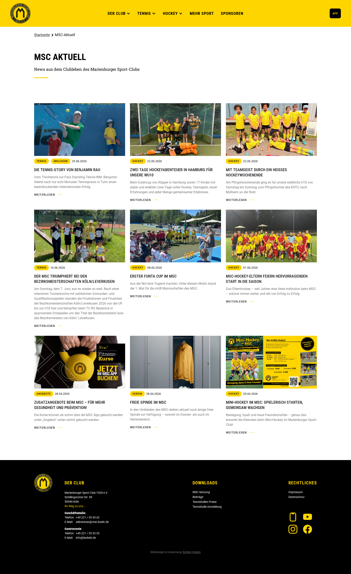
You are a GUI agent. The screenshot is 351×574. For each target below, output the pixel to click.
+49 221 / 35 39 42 (88, 517)
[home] (20, 13)
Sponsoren (232, 13)
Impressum (295, 492)
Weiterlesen (44, 194)
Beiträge (198, 497)
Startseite (42, 35)
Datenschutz (296, 497)
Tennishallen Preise (205, 501)
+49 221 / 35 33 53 (88, 533)
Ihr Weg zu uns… (75, 506)
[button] (119, 13)
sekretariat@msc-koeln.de (92, 522)
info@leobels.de (86, 537)
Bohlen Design (192, 552)
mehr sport (202, 13)
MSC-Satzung (201, 492)
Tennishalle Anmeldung (207, 506)
